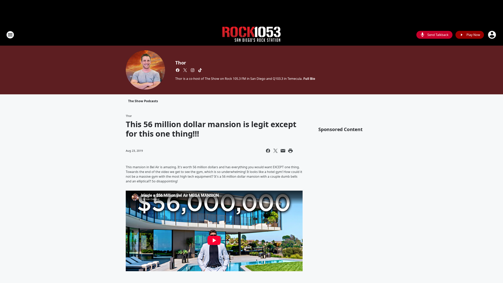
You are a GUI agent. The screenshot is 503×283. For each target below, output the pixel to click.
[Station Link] (251, 35)
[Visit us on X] (185, 70)
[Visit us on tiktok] (200, 70)
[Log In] (492, 35)
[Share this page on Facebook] (268, 150)
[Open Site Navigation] (10, 35)
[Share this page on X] (275, 150)
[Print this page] (290, 150)
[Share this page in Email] (283, 150)
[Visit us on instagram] (192, 70)
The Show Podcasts (143, 101)
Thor (180, 62)
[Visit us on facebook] (177, 70)
